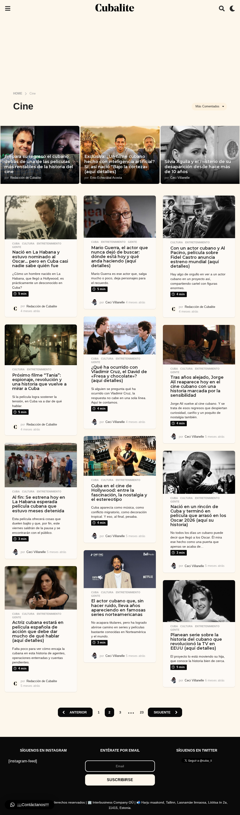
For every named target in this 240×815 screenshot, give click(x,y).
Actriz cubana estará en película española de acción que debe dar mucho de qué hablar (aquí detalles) (38, 631)
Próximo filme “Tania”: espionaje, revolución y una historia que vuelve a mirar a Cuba (39, 382)
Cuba (16, 243)
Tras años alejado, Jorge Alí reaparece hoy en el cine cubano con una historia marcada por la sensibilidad (197, 386)
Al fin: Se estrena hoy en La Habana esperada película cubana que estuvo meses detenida (38, 504)
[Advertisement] (120, 52)
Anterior (78, 712)
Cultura (28, 243)
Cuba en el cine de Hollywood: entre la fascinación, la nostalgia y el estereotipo (119, 492)
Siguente (162, 712)
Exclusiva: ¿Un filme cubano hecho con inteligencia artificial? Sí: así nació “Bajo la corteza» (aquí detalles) (119, 164)
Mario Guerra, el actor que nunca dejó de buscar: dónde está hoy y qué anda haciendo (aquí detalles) (119, 256)
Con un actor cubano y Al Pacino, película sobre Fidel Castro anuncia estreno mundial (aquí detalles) (197, 257)
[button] (8, 8)
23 (142, 712)
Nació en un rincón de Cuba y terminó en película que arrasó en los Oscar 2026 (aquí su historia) (198, 515)
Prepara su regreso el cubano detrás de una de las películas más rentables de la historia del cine (38, 164)
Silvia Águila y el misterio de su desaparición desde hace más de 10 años (198, 166)
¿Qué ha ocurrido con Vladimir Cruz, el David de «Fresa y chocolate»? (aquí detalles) (119, 374)
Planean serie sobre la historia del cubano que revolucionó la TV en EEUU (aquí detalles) (196, 641)
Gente (16, 247)
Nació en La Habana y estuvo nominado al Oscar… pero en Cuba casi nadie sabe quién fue (40, 259)
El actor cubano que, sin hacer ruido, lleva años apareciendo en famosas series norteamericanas (118, 607)
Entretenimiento (49, 243)
